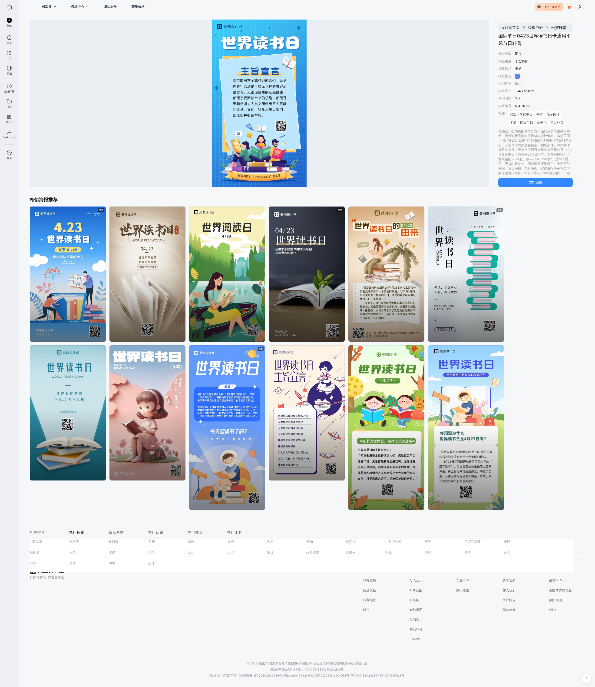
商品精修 (416, 629)
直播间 (351, 552)
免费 (151, 542)
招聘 (507, 542)
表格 (72, 563)
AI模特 (414, 600)
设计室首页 (510, 27)
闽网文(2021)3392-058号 (331, 675)
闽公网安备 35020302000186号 (260, 675)
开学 (428, 542)
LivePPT (416, 639)
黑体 (151, 563)
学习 (270, 542)
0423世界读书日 (521, 114)
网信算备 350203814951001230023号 (377, 675)
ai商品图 (36, 542)
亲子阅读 (553, 114)
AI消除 (414, 619)
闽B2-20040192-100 (298, 675)
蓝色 (507, 552)
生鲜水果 (312, 552)
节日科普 (556, 122)
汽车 (151, 552)
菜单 (467, 552)
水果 (112, 552)
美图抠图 (555, 600)
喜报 (230, 542)
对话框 (351, 542)
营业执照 (214, 675)
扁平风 (542, 122)
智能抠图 (416, 610)
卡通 (513, 122)
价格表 (74, 542)
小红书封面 (393, 542)
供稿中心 (555, 580)
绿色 (428, 552)
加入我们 (509, 590)
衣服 (33, 563)
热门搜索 (462, 590)
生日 (270, 552)
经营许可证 (229, 675)
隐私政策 (509, 610)
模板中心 (535, 27)
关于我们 (509, 580)
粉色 (388, 552)
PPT (366, 610)
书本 (539, 114)
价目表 (114, 542)
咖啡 (191, 542)
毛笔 (72, 552)
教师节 (35, 552)
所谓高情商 (472, 542)
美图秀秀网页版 (560, 590)
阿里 (112, 563)
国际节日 (526, 122)
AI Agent (416, 580)
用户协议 (509, 600)
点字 (230, 552)
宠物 (309, 542)
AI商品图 (416, 590)
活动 (191, 552)
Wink (552, 610)
